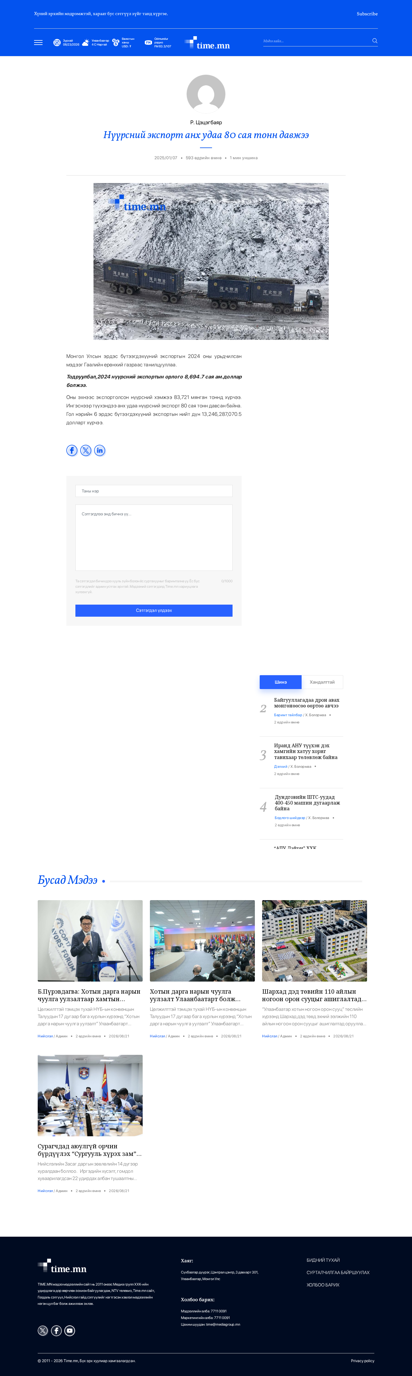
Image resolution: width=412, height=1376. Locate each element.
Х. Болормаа (315, 704)
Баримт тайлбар (288, 704)
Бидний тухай (323, 1260)
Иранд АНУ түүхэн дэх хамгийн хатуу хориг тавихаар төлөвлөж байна (306, 741)
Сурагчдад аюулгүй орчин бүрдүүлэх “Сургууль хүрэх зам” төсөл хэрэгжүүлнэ (87, 1153)
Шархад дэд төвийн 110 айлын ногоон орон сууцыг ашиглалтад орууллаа (311, 999)
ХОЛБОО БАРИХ (323, 1285)
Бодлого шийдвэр (290, 807)
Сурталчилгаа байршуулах (338, 1272)
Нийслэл (45, 1036)
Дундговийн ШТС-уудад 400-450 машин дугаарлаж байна (307, 792)
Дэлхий (280, 756)
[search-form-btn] (375, 40)
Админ (62, 1036)
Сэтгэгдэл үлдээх (154, 610)
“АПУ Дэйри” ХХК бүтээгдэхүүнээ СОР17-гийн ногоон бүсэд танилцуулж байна (308, 846)
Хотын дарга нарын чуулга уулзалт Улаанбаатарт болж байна (192, 999)
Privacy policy (362, 1361)
